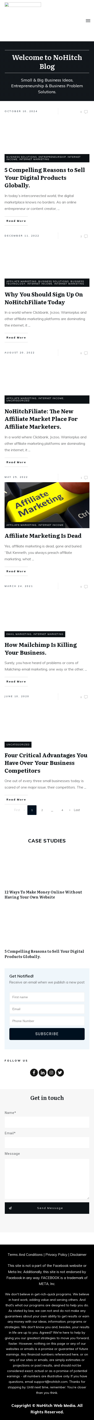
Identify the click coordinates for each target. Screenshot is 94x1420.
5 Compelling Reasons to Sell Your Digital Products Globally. (47, 936)
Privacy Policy (56, 1254)
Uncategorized (18, 400)
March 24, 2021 (19, 586)
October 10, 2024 (21, 111)
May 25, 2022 (16, 477)
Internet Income (39, 283)
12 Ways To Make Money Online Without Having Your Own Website (47, 877)
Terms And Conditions (25, 1254)
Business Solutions (21, 156)
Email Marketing (18, 634)
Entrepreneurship (52, 156)
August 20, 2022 (20, 352)
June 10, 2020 (17, 696)
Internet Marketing (34, 159)
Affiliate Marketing (21, 281)
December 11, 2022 (22, 235)
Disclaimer (78, 1254)
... (58, 208)
